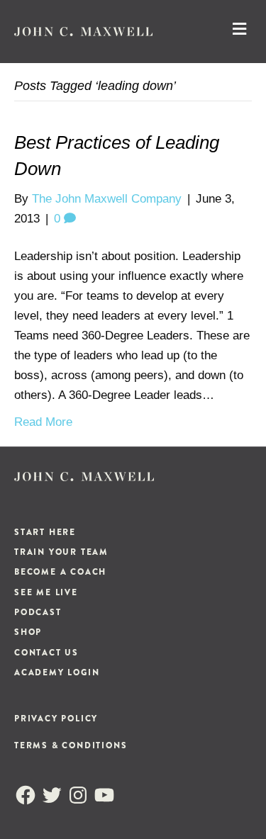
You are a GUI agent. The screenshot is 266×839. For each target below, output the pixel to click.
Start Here (45, 532)
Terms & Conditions (70, 745)
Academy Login (56, 672)
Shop (28, 632)
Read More (43, 422)
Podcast (38, 612)
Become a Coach (60, 571)
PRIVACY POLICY (56, 718)
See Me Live (46, 592)
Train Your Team (61, 552)
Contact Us (46, 652)
